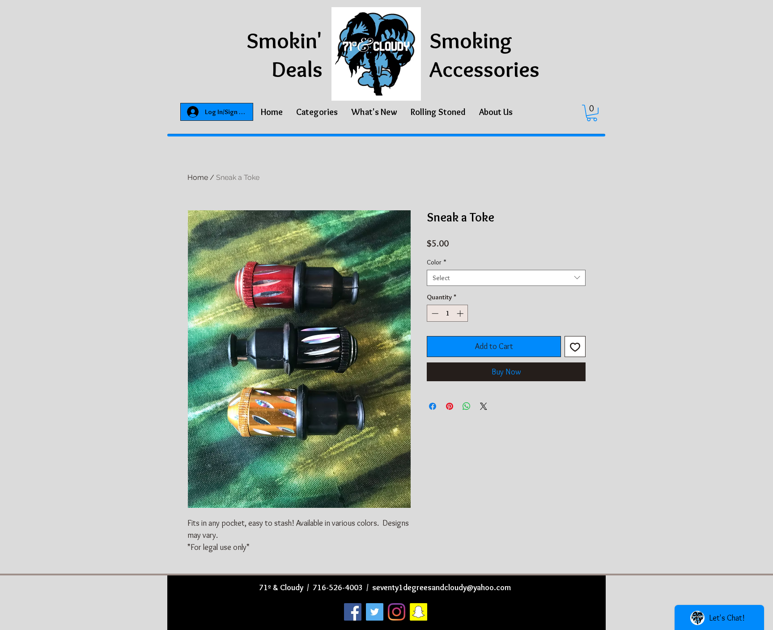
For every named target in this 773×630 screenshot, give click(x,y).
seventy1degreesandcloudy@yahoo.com (441, 587)
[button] (316, 111)
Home (197, 177)
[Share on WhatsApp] (466, 406)
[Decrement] (434, 313)
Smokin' (284, 40)
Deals (297, 69)
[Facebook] (352, 612)
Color (436, 262)
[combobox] (506, 278)
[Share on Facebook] (432, 406)
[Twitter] (374, 612)
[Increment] (461, 313)
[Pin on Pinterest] (449, 406)
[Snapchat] (418, 612)
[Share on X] (483, 406)
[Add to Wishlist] (575, 346)
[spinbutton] (447, 313)
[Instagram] (396, 612)
